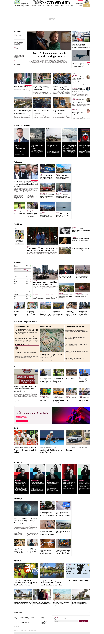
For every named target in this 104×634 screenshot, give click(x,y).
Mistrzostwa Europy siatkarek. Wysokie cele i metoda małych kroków (25, 450)
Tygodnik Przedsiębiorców (22, 344)
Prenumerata (33, 619)
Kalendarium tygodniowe (22, 326)
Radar (68, 5)
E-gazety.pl (43, 618)
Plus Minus (57, 5)
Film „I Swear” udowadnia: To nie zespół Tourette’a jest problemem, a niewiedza (42, 603)
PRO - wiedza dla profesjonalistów (26, 322)
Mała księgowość (44, 621)
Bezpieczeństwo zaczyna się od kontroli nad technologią (37, 147)
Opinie (73, 73)
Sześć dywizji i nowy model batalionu (52, 146)
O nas (15, 617)
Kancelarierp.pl (43, 622)
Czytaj (19, 243)
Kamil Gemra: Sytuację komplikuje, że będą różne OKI (52, 483)
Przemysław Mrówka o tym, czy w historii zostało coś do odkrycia (37, 483)
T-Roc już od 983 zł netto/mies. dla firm (77, 449)
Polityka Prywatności (24, 617)
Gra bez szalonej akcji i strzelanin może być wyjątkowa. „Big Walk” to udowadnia (26, 583)
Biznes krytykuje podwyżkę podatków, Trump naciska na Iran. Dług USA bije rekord (85, 484)
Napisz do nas (16, 619)
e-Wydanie (80, 5)
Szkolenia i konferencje (18, 627)
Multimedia (18, 462)
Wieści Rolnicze (43, 623)
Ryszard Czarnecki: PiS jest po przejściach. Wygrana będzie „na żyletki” (69, 484)
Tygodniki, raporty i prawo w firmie (74, 326)
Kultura (62, 5)
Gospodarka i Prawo (45, 326)
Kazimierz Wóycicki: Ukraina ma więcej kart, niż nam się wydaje (21, 483)
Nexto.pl (42, 619)
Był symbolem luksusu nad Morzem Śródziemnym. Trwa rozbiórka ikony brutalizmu (79, 603)
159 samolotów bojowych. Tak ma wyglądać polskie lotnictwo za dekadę (69, 147)
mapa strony (16, 630)
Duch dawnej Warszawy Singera (78, 581)
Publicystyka (49, 5)
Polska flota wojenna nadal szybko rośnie (84, 146)
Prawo (39, 5)
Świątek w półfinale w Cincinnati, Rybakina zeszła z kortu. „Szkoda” (51, 450)
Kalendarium (23, 630)
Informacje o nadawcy (25, 621)
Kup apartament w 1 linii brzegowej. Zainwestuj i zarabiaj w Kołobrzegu (23, 602)
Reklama (32, 617)
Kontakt (15, 618)
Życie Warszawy (44, 624)
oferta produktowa (32, 630)
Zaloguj (86, 5)
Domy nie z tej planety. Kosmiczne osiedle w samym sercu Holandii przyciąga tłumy (51, 583)
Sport (72, 5)
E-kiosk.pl (42, 617)
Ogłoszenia (33, 618)
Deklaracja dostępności (25, 622)
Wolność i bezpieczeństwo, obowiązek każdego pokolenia (20, 148)
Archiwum (33, 621)
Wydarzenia (27, 5)
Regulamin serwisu (24, 619)
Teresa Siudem (22, 348)
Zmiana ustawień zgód (25, 618)
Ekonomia (34, 5)
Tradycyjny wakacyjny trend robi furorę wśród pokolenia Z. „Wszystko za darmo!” (61, 603)
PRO (44, 5)
